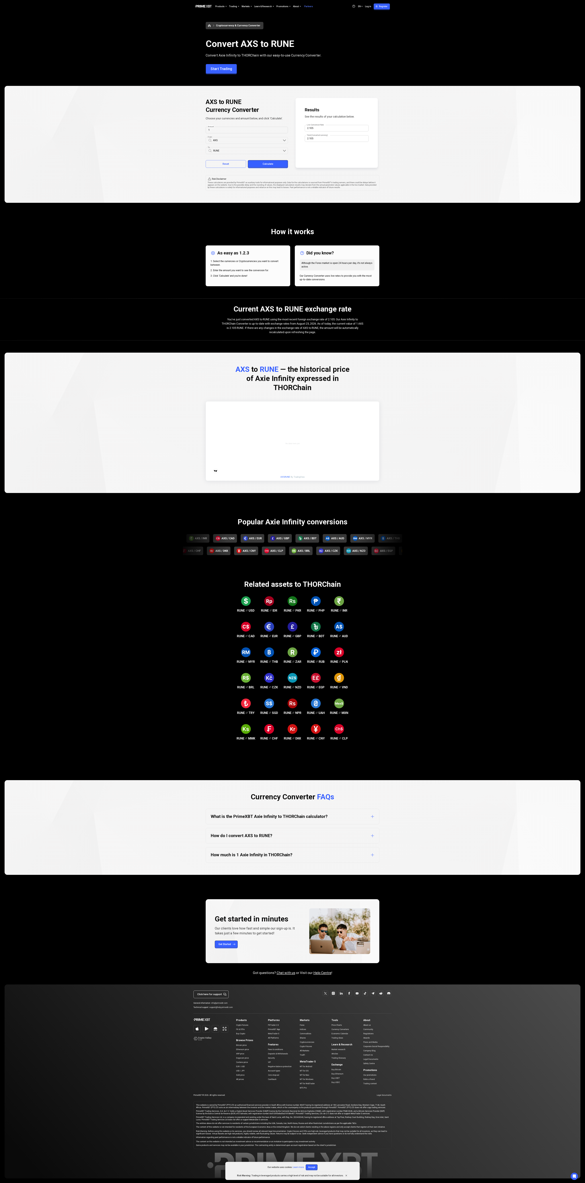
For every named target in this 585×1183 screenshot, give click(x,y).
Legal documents (384, 1095)
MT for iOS (304, 1071)
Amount (211, 127)
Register (383, 6)
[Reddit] (381, 993)
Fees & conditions (275, 1049)
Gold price (240, 1075)
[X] (325, 993)
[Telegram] (373, 993)
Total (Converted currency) (317, 135)
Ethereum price (242, 1049)
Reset (226, 163)
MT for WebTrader (307, 1084)
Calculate (268, 163)
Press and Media (370, 1042)
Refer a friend (369, 1079)
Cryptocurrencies (307, 1042)
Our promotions (369, 1075)
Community (368, 1029)
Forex (302, 1025)
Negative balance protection (280, 1066)
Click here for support (209, 994)
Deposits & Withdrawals (278, 1054)
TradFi (302, 1055)
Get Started (224, 944)
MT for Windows (306, 1079)
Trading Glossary (339, 1058)
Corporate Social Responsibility (376, 1046)
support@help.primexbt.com (221, 1007)
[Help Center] (354, 6)
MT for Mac (304, 1075)
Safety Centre (369, 1063)
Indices (303, 1029)
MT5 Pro (303, 1088)
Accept (311, 1167)
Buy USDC (336, 1082)
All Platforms (273, 1038)
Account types (274, 1071)
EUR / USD (240, 1066)
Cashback (272, 1079)
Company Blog (369, 1051)
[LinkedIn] (341, 993)
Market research (338, 1049)
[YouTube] (357, 993)
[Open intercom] (574, 1176)
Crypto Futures (242, 1025)
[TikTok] (365, 993)
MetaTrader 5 (273, 1034)
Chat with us (286, 973)
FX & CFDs (240, 1029)
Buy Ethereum (337, 1074)
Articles (335, 1054)
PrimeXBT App (274, 1029)
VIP (269, 1062)
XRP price (240, 1054)
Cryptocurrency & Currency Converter (238, 25)
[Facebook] (349, 993)
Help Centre (322, 973)
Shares (303, 1038)
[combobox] (248, 140)
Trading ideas (337, 1038)
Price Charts (337, 1025)
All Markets (304, 1051)
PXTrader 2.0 (273, 1025)
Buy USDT (336, 1078)
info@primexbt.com (219, 1003)
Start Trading (221, 69)
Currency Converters (340, 1029)
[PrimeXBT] (203, 6)
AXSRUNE (285, 477)
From (210, 137)
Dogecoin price (242, 1058)
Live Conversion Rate (315, 125)
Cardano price (242, 1062)
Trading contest (370, 1084)
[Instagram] (333, 993)
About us (367, 1025)
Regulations (368, 1034)
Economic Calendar (340, 1034)
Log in (368, 6)
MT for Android (306, 1066)
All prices (240, 1079)
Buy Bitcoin (336, 1070)
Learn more (298, 1167)
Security (271, 1058)
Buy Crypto (240, 1034)
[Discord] (389, 993)
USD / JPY (240, 1071)
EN (359, 6)
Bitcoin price (241, 1045)
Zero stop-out (273, 1075)
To (209, 147)
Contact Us (368, 1055)
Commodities (305, 1034)
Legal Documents (370, 1059)
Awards (366, 1038)
